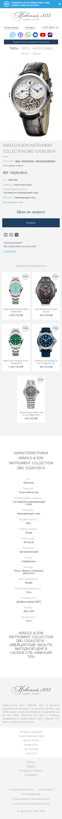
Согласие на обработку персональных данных (31, 799)
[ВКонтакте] (6, 235)
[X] (16, 235)
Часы (13, 48)
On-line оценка (11, 27)
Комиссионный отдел (31, 736)
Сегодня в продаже (31, 731)
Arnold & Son (28, 161)
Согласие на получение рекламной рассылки (31, 804)
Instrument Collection (45, 161)
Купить (31, 222)
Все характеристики (13, 202)
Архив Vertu (31, 744)
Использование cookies (31, 794)
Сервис (36, 53)
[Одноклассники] (11, 235)
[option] (31, 99)
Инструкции (31, 749)
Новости (31, 753)
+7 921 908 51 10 (50, 27)
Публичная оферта (45, 790)
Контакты (30, 27)
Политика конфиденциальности (22, 790)
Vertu (25, 48)
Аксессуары (42, 48)
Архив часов (31, 740)
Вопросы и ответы (31, 770)
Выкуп (25, 53)
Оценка (31, 766)
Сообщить (10, 251)
